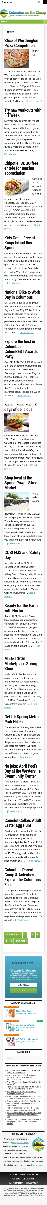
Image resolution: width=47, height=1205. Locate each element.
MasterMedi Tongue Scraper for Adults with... (27, 1012)
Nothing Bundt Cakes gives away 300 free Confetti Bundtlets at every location (24, 1097)
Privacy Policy (32, 1183)
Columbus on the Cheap (23, 13)
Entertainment (29, 1179)
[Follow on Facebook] (2, 3)
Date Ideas (16, 1179)
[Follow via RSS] (8, 3)
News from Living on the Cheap (24, 1065)
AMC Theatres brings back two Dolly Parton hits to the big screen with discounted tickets (21, 1077)
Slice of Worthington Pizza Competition (21, 43)
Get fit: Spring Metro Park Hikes (21, 719)
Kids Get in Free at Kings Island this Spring (19, 243)
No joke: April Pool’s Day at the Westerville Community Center (22, 771)
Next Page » (22, 942)
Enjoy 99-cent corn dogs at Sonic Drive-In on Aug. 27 (24, 1083)
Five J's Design (29, 1192)
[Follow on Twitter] (5, 3)
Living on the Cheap (20, 1143)
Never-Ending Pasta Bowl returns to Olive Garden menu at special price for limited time (24, 1115)
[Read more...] (34, 101)
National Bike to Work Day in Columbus (22, 295)
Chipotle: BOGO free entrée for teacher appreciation (21, 168)
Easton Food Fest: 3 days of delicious (20, 407)
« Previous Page (14, 935)
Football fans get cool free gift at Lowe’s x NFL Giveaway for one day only (24, 1088)
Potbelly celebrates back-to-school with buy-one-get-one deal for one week (23, 1109)
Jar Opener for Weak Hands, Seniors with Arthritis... (25, 1027)
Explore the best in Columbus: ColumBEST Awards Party (21, 349)
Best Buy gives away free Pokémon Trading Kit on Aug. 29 (21, 1092)
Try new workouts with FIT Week (22, 113)
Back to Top (12, 1175)
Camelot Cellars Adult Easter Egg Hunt (22, 823)
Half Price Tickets (16, 1183)
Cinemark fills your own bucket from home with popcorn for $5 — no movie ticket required (24, 1121)
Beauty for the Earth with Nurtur (21, 608)
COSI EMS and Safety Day (22, 555)
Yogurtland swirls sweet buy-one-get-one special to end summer (23, 1071)
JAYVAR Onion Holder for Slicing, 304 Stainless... (27, 1040)
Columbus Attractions (29, 1175)
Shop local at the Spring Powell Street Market (21, 483)
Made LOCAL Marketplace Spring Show (20, 663)
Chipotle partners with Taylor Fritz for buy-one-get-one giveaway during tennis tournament (24, 1103)
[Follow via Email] (11, 3)
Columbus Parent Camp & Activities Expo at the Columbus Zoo (22, 877)
